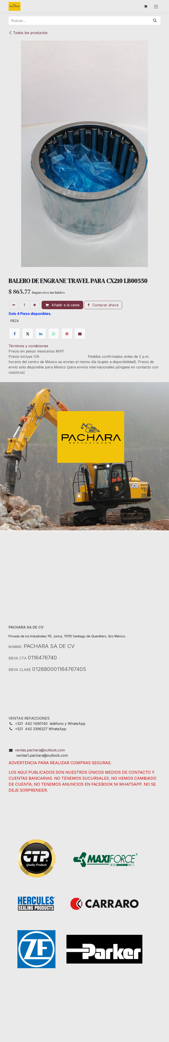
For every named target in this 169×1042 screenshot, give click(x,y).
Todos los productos (30, 32)
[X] (27, 333)
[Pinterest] (67, 333)
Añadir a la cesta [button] (64, 305)
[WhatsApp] (53, 333)
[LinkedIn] (40, 333)
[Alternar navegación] (156, 6)
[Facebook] (14, 333)
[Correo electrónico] (80, 333)
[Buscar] (154, 20)
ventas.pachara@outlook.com (40, 750)
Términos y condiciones (28, 346)
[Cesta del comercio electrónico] (145, 6)
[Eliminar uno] (14, 305)
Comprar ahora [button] (104, 305)
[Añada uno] (34, 305)
